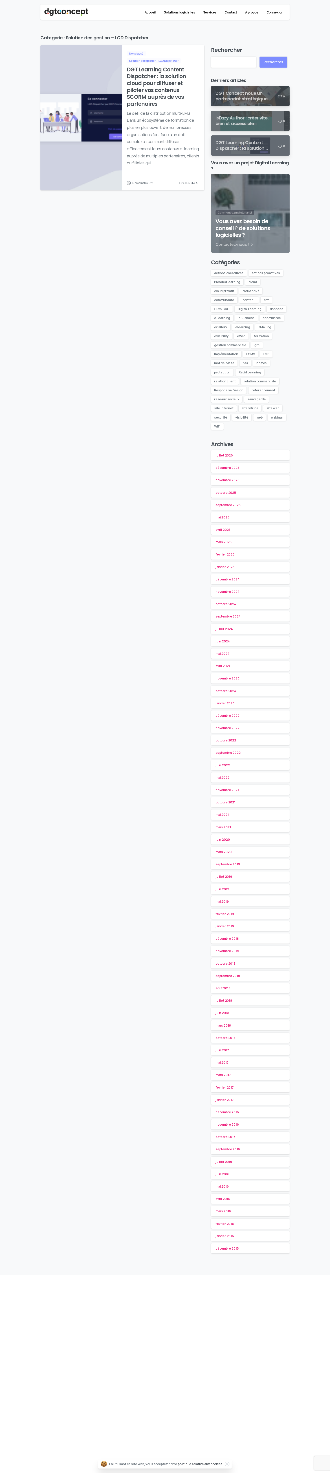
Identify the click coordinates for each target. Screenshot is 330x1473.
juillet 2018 (224, 1001)
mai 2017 (222, 1063)
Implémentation (226, 354)
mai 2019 (222, 901)
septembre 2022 (228, 753)
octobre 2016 (225, 1137)
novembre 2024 (228, 592)
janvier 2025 (225, 567)
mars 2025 (223, 542)
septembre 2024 (228, 616)
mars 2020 (223, 852)
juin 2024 (223, 641)
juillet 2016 (224, 1162)
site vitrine (250, 408)
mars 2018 (223, 1025)
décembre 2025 (227, 468)
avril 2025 (223, 530)
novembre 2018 (227, 951)
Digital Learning (250, 309)
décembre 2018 (227, 939)
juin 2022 (223, 765)
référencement (263, 390)
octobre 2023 (226, 691)
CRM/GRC (221, 309)
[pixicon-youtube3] (149, 1299)
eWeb (241, 336)
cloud (253, 282)
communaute (224, 300)
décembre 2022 (228, 716)
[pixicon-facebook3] (181, 1299)
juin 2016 (222, 1174)
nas (245, 363)
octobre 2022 (226, 740)
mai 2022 (222, 777)
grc (256, 345)
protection (222, 372)
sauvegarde (256, 399)
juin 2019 (222, 889)
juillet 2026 (224, 455)
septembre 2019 (228, 864)
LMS (266, 354)
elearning (242, 327)
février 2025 (225, 554)
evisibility (221, 336)
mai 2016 (222, 1186)
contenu (248, 300)
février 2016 (225, 1224)
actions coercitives (229, 273)
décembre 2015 (227, 1248)
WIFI (217, 426)
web (260, 417)
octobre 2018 (225, 963)
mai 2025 (222, 517)
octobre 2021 (225, 802)
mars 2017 (223, 1075)
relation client (224, 381)
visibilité (241, 417)
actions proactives (266, 273)
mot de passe (224, 363)
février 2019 (225, 914)
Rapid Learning (250, 372)
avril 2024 (223, 666)
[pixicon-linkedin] (116, 1299)
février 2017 (225, 1087)
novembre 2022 (228, 728)
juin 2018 (222, 1013)
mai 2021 (222, 815)
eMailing (264, 327)
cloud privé (250, 291)
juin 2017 (222, 1050)
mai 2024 (222, 654)
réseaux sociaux (226, 399)
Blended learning (227, 282)
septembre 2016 (228, 1149)
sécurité (220, 417)
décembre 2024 (228, 579)
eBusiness (246, 318)
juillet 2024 (224, 629)
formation (261, 336)
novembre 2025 (227, 480)
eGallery (220, 327)
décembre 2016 (227, 1112)
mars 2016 (223, 1211)
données (277, 309)
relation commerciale (260, 381)
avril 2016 (223, 1199)
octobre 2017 (225, 1038)
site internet (223, 408)
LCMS (250, 354)
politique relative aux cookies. (200, 1464)
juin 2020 (223, 839)
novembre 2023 (227, 678)
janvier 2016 (225, 1236)
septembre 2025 (228, 505)
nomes (261, 363)
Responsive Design (228, 390)
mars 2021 (223, 827)
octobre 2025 (226, 492)
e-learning (222, 318)
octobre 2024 (226, 604)
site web (272, 408)
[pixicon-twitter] (213, 1299)
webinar (277, 417)
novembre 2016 (227, 1124)
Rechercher (226, 50)
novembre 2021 (227, 790)
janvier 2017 (225, 1100)
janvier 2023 (225, 703)
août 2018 (223, 988)
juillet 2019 (224, 877)
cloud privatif (224, 291)
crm (266, 300)
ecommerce (272, 318)
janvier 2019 (225, 926)
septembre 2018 (228, 976)
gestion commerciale (230, 345)
